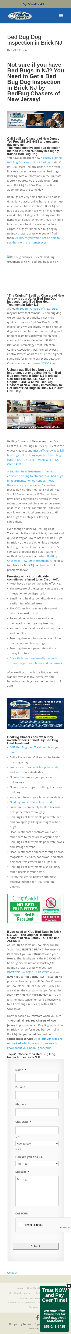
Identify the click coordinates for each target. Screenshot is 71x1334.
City (18, 1136)
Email (20, 1087)
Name (20, 1070)
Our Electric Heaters (20, 1293)
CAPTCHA (21, 1213)
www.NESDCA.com (45, 363)
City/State (23, 1121)
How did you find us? (29, 1157)
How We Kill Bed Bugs (39, 1288)
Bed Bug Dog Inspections (33, 1298)
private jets (51, 767)
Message (22, 1171)
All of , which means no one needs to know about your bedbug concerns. (34, 1043)
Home (19, 1288)
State (18, 1148)
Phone (21, 1104)
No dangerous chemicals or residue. (33, 802)
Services (33, 1307)
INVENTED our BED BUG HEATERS (28, 972)
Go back (12, 1272)
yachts (20, 772)
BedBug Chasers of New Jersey (39, 308)
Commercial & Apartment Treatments (28, 1302)
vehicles (38, 767)
